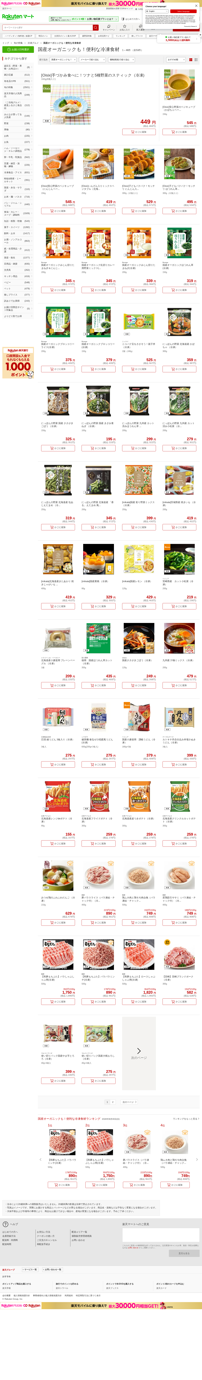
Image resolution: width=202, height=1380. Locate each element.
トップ (5, 43)
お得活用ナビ (103, 36)
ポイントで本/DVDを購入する (120, 1284)
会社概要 (6, 1295)
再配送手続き (43, 1244)
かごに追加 (140, 132)
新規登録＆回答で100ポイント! (119, 8)
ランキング (120, 36)
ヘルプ (14, 1224)
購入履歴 (140, 30)
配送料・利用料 (10, 1240)
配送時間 (6, 1244)
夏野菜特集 (87, 36)
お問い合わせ (78, 1240)
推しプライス (137, 36)
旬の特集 (18, 43)
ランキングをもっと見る (185, 1119)
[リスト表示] (196, 60)
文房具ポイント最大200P (65, 36)
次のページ (128, 1102)
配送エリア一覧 (79, 1232)
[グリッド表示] (191, 60)
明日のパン (43, 36)
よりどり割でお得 (13, 316)
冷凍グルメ (33, 43)
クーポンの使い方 (46, 1236)
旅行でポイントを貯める (67, 1284)
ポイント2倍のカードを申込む (170, 1284)
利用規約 (69, 1295)
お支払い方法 (43, 1232)
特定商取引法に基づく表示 (88, 1295)
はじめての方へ (132, 19)
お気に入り (125, 30)
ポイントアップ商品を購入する (16, 1284)
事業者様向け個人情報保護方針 (47, 1295)
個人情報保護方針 (22, 1295)
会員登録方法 (9, 1236)
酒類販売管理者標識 (82, 1236)
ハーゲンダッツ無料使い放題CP (18, 36)
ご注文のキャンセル (47, 1240)
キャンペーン (109, 30)
